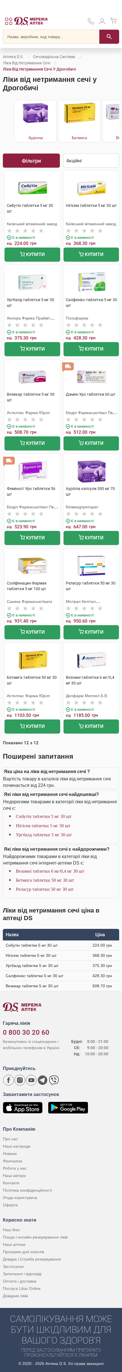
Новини (10, 1153)
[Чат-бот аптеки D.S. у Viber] (54, 1080)
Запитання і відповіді (22, 1274)
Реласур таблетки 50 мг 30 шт (44, 889)
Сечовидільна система (54, 56)
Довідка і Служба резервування (32, 1259)
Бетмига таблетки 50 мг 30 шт (45, 880)
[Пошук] (109, 37)
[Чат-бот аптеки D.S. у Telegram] (42, 1080)
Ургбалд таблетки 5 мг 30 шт (44, 834)
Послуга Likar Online (22, 1288)
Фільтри (31, 161)
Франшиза (12, 1161)
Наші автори (14, 1175)
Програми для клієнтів (23, 1252)
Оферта (10, 1205)
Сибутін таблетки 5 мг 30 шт (43, 816)
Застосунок (13, 1266)
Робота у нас (15, 1168)
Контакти (11, 1183)
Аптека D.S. (13, 56)
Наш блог (11, 1229)
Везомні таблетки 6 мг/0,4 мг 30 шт (50, 871)
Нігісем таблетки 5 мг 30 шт (43, 825)
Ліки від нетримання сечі (26, 63)
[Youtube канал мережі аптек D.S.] (31, 1080)
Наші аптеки (14, 1244)
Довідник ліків (15, 1296)
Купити (35, 254)
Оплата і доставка (19, 1281)
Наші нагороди (16, 1146)
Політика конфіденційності (27, 1190)
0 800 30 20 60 (26, 1032)
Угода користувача (20, 1197)
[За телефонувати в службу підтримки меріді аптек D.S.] (90, 23)
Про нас (10, 1139)
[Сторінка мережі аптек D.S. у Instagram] (20, 1080)
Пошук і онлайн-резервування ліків (35, 1237)
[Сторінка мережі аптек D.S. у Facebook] (8, 1080)
